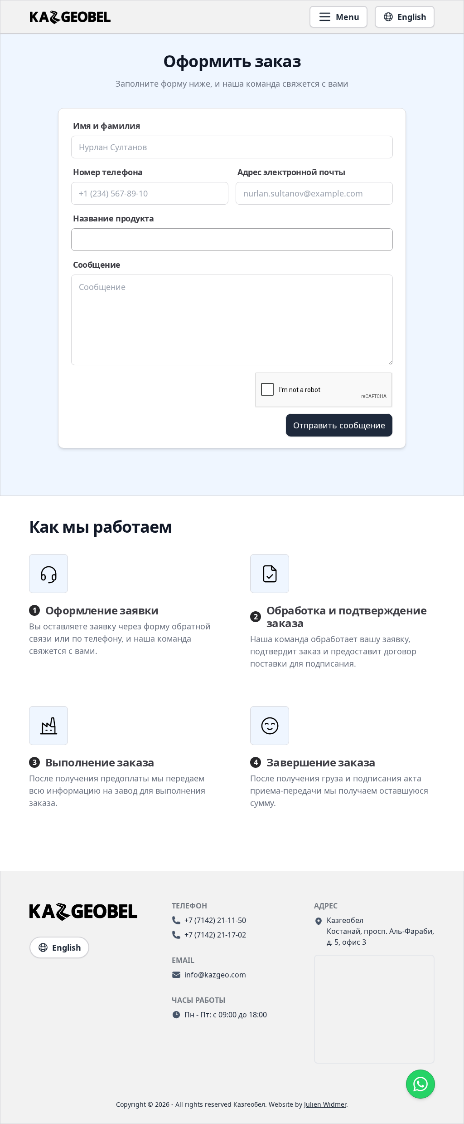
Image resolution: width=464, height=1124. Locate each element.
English (411, 16)
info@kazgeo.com (215, 975)
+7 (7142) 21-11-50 (215, 920)
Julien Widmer (325, 1104)
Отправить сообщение (339, 425)
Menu (347, 16)
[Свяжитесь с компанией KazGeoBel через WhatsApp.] (420, 1084)
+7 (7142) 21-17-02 (215, 935)
